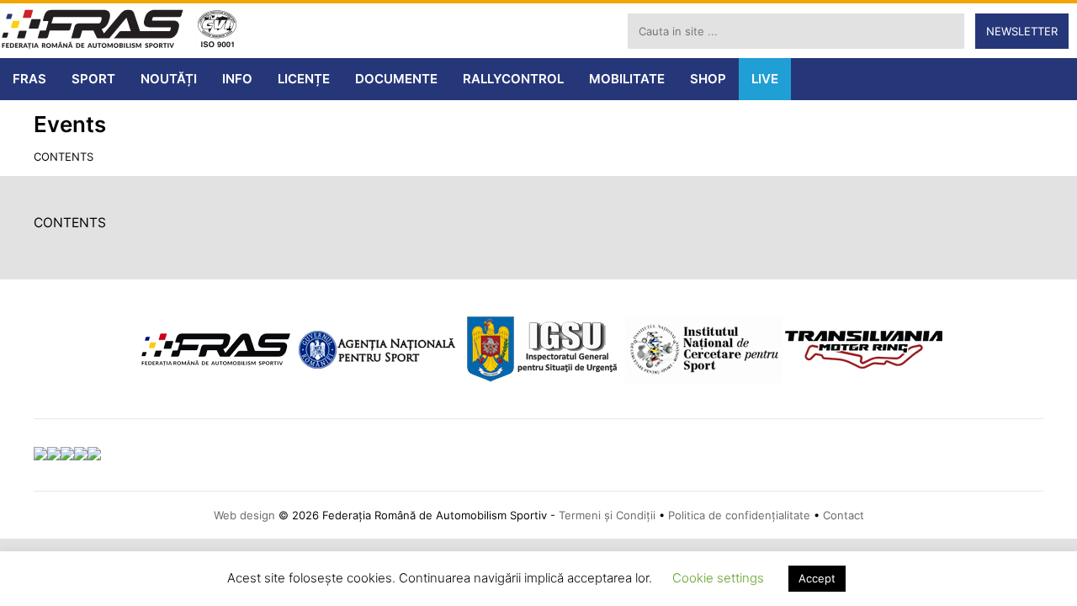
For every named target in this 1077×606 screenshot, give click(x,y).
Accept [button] (817, 578)
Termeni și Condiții (607, 515)
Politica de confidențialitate (739, 515)
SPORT (93, 79)
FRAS (29, 79)
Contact (843, 515)
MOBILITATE (627, 79)
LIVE (764, 79)
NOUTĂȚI (169, 79)
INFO (237, 79)
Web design (244, 515)
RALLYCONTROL (513, 79)
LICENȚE (304, 79)
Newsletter (1022, 31)
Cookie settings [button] (718, 578)
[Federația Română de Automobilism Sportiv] (92, 30)
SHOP (708, 79)
